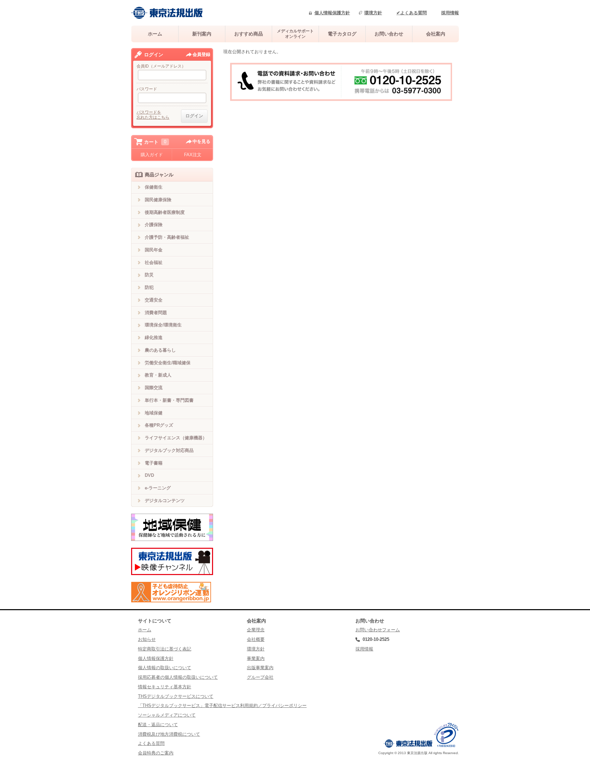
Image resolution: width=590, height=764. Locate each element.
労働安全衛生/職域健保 (168, 362)
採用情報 (450, 12)
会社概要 (256, 639)
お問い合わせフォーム (377, 629)
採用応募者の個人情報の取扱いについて (178, 677)
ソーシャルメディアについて (167, 715)
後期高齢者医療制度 (165, 212)
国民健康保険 (158, 199)
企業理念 (256, 629)
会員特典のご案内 (155, 752)
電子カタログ (342, 33)
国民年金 (154, 249)
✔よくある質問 (411, 12)
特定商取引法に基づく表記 (164, 648)
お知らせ (147, 639)
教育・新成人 (158, 375)
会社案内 (435, 33)
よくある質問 (151, 743)
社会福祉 (154, 262)
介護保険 (154, 224)
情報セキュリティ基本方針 (164, 686)
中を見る (201, 141)
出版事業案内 (260, 667)
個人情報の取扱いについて (164, 667)
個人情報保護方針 (332, 12)
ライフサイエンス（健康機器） (176, 437)
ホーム (155, 33)
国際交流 (154, 387)
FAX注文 (192, 154)
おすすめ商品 (248, 33)
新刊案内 (201, 33)
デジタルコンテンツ (165, 500)
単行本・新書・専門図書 (169, 400)
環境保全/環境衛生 (163, 324)
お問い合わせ (389, 33)
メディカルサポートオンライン (295, 34)
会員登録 (201, 54)
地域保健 (154, 412)
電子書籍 (154, 463)
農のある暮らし (160, 350)
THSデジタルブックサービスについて (175, 696)
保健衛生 (154, 187)
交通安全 (154, 300)
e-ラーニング (158, 487)
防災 (149, 274)
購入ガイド (152, 154)
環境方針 (373, 12)
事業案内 (256, 658)
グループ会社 (260, 677)
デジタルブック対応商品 (169, 450)
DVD (149, 475)
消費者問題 (156, 312)
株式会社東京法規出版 (167, 13)
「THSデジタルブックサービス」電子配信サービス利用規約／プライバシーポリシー (222, 705)
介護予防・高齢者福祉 (167, 237)
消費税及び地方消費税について (169, 734)
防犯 (149, 287)
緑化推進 (154, 337)
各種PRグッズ (159, 425)
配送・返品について (158, 724)
